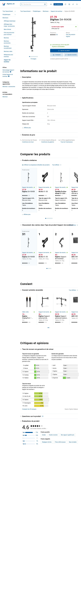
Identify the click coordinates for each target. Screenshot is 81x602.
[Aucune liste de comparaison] (69, 4)
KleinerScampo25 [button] (31, 585)
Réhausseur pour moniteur (8, 55)
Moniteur (6, 38)
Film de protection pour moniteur (9, 33)
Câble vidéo (25, 312)
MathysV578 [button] (30, 555)
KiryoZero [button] (29, 457)
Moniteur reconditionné (7, 47)
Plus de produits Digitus (70, 34)
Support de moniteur (7, 61)
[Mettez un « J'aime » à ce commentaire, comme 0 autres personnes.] (70, 556)
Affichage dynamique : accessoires (9, 25)
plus (31, 469)
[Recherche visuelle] (45, 4)
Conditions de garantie (47, 142)
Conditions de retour (28, 142)
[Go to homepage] (8, 4)
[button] (64, 46)
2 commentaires (39, 495)
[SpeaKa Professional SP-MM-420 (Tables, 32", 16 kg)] (61, 182)
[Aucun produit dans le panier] (77, 4)
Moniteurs (5, 18)
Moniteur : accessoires (7, 42)
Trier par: (24, 452)
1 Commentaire (39, 548)
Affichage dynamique (9, 21)
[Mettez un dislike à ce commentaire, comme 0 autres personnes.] (77, 458)
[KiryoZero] (32, 457)
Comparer (58, 55)
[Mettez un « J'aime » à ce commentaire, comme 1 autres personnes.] (70, 458)
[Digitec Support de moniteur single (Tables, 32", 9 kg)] (61, 247)
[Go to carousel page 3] (48, 218)
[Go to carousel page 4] (49, 218)
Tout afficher (55, 165)
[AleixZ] (32, 503)
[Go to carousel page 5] (50, 218)
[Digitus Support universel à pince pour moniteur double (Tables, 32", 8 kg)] (61, 309)
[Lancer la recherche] (21, 4)
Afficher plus (27, 214)
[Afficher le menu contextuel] (66, 457)
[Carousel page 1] (45, 218)
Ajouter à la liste (72, 55)
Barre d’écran (7, 29)
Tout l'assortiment (8, 11)
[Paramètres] (51, 4)
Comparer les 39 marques (29, 409)
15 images (33, 59)
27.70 (53, 16)
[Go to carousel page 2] (48, 268)
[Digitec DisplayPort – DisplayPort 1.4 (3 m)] (28, 309)
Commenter (27, 495)
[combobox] (29, 452)
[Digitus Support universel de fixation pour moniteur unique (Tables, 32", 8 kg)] (45, 309)
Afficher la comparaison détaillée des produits (37, 165)
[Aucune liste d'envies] (73, 4)
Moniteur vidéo (8, 51)
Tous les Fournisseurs (67, 142)
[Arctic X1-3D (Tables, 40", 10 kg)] (45, 182)
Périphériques (6, 14)
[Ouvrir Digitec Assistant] (65, 4)
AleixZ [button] (28, 503)
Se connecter (58, 4)
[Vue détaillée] (35, 372)
